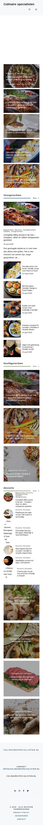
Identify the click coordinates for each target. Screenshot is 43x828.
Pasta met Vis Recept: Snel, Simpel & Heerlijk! (21, 602)
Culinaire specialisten (19, 4)
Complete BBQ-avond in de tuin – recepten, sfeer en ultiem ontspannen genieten (21, 105)
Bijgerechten (11, 73)
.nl (38, 769)
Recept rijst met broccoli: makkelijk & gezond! (21, 640)
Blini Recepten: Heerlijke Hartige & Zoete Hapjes (29, 288)
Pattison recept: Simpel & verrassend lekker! (18, 475)
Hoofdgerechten (12, 97)
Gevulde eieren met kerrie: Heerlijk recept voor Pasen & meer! (19, 155)
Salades (23, 97)
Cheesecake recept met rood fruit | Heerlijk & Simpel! (26, 573)
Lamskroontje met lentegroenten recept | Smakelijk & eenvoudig (21, 181)
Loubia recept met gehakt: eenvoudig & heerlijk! (21, 678)
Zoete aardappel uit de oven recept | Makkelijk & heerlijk (19, 78)
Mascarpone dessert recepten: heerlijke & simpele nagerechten (24, 551)
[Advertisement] (21, 38)
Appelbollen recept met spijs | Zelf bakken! (24, 561)
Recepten (21, 73)
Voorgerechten (12, 99)
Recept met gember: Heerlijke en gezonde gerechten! (21, 716)
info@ (6, 769)
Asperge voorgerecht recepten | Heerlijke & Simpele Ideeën (30, 327)
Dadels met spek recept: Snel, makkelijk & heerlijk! (30, 308)
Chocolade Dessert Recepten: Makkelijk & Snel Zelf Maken (24, 533)
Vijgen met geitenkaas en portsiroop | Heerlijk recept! (30, 347)
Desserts (20, 96)
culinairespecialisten (23, 769)
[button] (29, 9)
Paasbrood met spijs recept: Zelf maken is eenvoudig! (21, 131)
